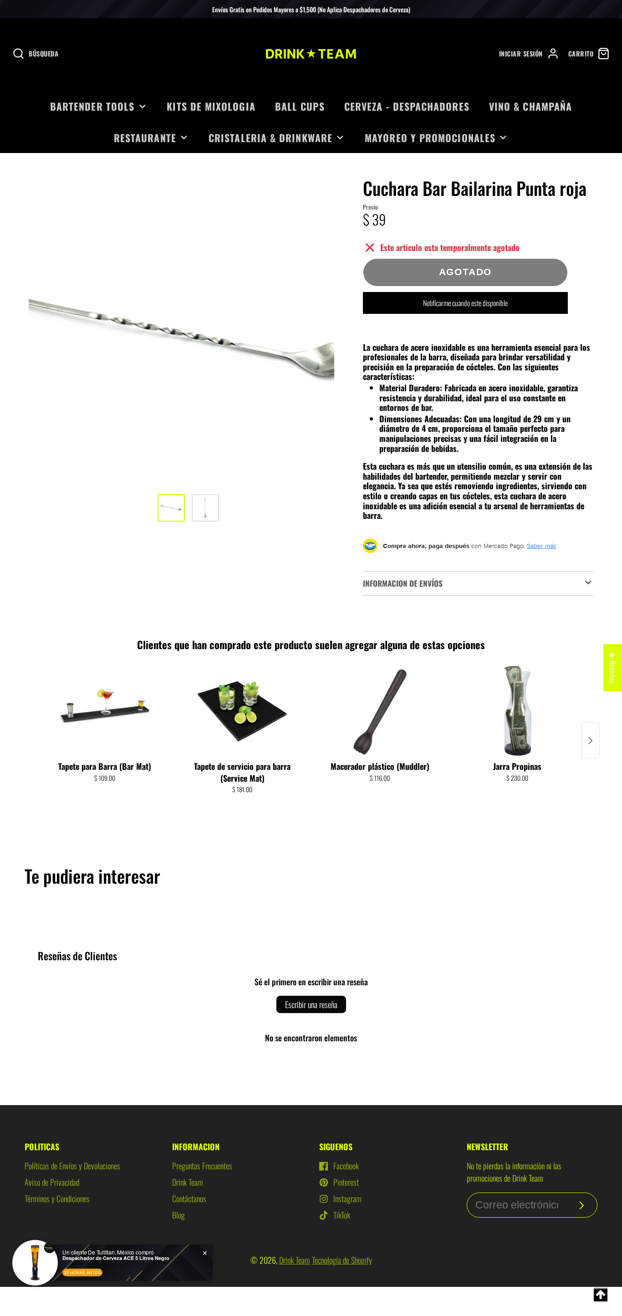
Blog (178, 1215)
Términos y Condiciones (57, 1198)
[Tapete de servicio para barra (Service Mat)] (242, 711)
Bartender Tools (92, 106)
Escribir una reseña (311, 1004)
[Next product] (590, 740)
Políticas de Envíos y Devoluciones (72, 1166)
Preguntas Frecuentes (202, 1166)
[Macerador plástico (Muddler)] (380, 711)
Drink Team (187, 1182)
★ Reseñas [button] (613, 667)
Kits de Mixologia (211, 106)
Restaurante (145, 137)
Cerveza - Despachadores (406, 106)
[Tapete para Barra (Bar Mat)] (105, 711)
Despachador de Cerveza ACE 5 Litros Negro (115, 1258)
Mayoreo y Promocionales (430, 137)
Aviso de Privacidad (52, 1182)
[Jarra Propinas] (517, 711)
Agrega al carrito (105, 806)
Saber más (541, 545)
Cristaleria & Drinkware (270, 137)
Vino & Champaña (530, 106)
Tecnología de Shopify (342, 1260)
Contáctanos (189, 1198)
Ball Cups (300, 106)
